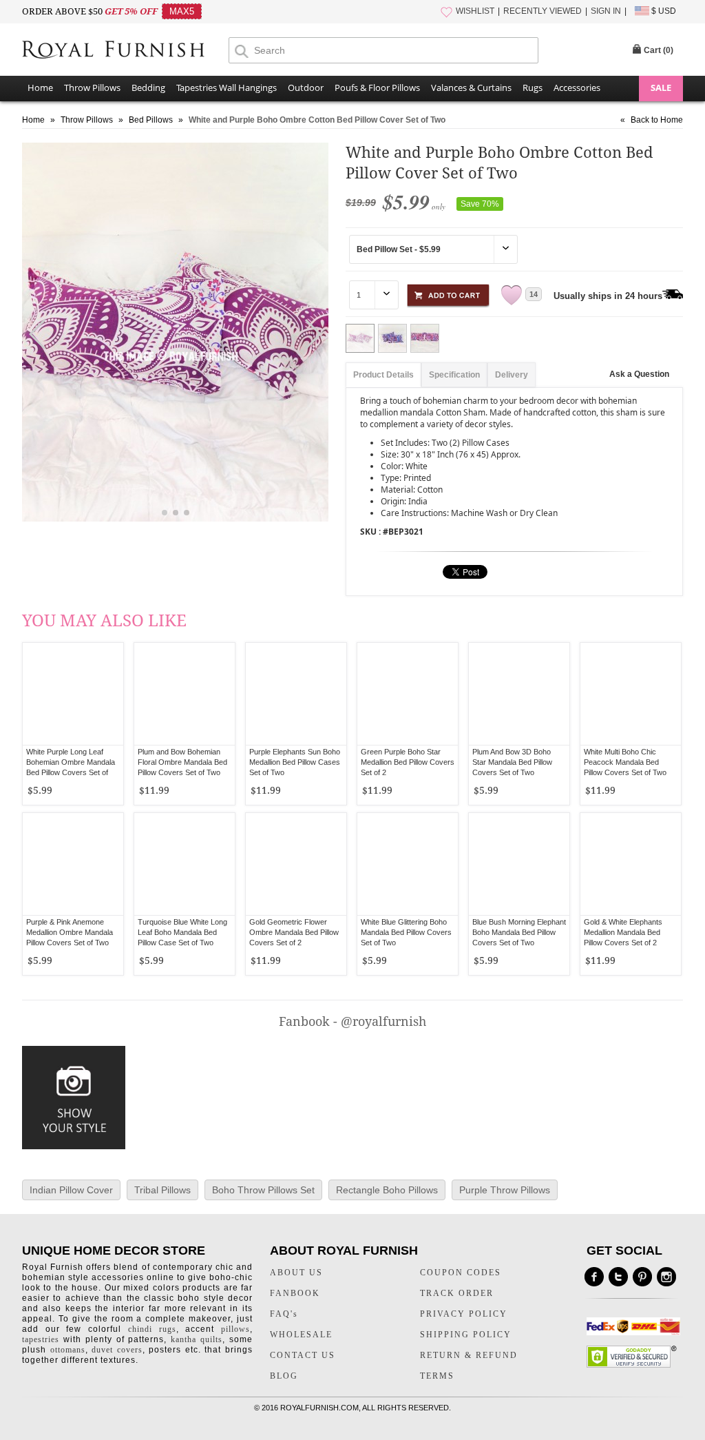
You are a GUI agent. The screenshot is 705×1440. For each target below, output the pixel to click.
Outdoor (306, 87)
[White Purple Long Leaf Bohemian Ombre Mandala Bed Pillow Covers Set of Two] (73, 694)
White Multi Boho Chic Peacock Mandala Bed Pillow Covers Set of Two (625, 762)
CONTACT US (302, 1355)
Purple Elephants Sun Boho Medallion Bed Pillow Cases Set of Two (294, 762)
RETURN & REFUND (469, 1355)
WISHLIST (475, 11)
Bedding (148, 87)
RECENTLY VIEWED (542, 11)
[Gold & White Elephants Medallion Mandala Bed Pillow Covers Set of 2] (630, 864)
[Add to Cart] (448, 293)
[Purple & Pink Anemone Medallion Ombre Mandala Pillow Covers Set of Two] (73, 864)
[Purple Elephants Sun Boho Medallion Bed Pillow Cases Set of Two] (296, 694)
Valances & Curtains (471, 87)
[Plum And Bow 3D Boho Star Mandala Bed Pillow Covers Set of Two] (519, 694)
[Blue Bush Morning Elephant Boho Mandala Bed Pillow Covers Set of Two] (519, 864)
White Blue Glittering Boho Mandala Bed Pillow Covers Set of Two (406, 932)
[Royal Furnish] (125, 51)
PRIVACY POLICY (463, 1314)
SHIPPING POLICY (466, 1334)
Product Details (383, 375)
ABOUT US (296, 1272)
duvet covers (117, 1350)
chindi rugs (152, 1329)
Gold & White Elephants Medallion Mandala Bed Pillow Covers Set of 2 (623, 932)
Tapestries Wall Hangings (226, 87)
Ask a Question (639, 374)
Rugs (533, 87)
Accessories (577, 87)
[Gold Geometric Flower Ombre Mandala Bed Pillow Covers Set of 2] (296, 864)
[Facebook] (594, 1276)
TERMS (437, 1376)
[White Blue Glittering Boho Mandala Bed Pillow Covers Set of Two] (407, 864)
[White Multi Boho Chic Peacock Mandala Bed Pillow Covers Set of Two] (630, 694)
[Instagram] (666, 1276)
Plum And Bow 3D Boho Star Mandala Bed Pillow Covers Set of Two (512, 762)
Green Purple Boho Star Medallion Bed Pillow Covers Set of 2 (407, 762)
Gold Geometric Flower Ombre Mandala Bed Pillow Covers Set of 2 (294, 932)
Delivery (511, 375)
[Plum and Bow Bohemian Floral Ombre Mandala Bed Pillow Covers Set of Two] (184, 694)
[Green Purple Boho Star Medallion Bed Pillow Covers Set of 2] (407, 694)
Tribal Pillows (162, 1189)
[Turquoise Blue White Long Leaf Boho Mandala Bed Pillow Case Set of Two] (184, 864)
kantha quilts (196, 1339)
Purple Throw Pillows (504, 1189)
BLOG (284, 1376)
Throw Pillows (92, 87)
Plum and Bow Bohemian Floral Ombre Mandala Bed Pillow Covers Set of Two (182, 762)
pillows (235, 1329)
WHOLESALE (301, 1334)
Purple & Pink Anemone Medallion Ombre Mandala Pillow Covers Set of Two (69, 932)
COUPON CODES (460, 1272)
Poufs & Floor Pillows (377, 87)
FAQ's (284, 1314)
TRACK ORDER (457, 1293)
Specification (454, 375)
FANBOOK (295, 1293)
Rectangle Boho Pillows (387, 1189)
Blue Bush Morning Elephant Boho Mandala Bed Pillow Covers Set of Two (519, 932)
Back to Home (657, 120)
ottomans (67, 1350)
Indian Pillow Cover (71, 1189)
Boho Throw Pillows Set (263, 1189)
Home (40, 87)
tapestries (40, 1339)
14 (533, 294)
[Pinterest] (642, 1276)
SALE (661, 87)
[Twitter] (618, 1276)
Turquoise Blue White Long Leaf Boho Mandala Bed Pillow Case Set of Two (182, 932)
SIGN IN (606, 11)
